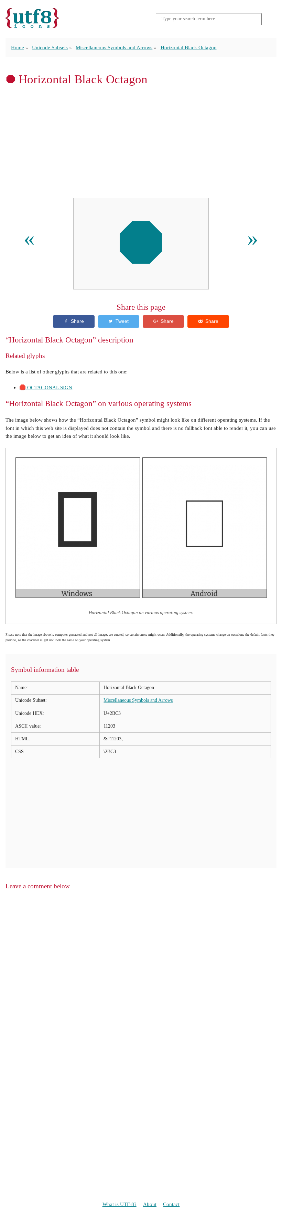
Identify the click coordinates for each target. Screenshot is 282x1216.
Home (17, 47)
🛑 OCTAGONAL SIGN (45, 387)
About (149, 1204)
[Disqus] (141, 984)
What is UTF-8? (119, 1204)
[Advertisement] (141, 142)
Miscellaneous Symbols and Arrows (114, 47)
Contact (171, 1204)
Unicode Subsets (50, 47)
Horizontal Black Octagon (189, 47)
